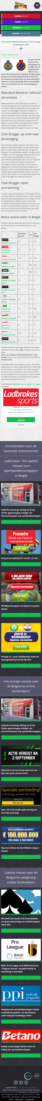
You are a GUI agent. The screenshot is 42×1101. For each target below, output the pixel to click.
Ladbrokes (21, 419)
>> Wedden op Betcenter (6, 325)
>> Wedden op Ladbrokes (6, 250)
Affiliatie (27, 1087)
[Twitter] (21, 1083)
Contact (20, 1087)
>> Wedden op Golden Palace (9, 280)
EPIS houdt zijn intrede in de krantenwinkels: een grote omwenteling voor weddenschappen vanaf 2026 (20, 921)
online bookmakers (33, 223)
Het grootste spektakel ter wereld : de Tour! (19, 558)
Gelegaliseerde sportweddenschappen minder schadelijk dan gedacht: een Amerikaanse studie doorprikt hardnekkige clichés (20, 1012)
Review (21, 425)
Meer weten (19, 1099)
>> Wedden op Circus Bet (8, 290)
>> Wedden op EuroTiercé (6, 309)
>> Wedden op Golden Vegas (9, 299)
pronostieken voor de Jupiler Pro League (26, 384)
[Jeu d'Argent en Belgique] (26, 1083)
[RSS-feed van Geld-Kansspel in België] (16, 1083)
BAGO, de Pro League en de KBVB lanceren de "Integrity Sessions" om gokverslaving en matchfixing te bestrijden (19, 968)
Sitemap (34, 1087)
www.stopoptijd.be (11, 1092)
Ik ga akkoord (29, 1099)
